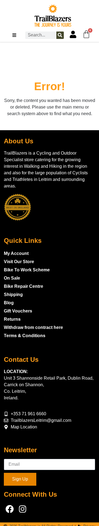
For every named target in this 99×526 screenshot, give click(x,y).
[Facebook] (9, 509)
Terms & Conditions (24, 335)
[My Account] (73, 34)
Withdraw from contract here (33, 327)
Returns (12, 319)
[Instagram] (22, 509)
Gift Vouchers (18, 311)
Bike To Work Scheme (27, 270)
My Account (16, 253)
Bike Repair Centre (23, 286)
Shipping (13, 294)
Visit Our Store (19, 261)
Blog (9, 302)
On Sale (12, 278)
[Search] (60, 35)
